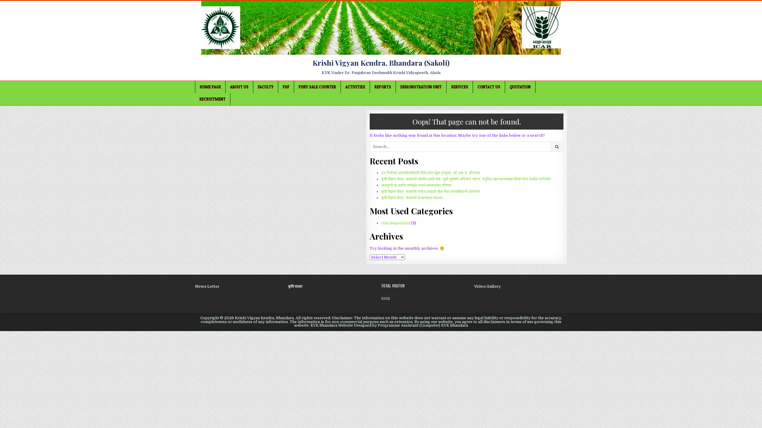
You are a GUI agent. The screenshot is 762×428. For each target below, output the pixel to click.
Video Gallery (487, 286)
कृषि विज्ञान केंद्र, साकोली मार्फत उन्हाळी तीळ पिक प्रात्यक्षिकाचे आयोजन (430, 191)
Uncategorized (395, 223)
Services (459, 86)
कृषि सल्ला (295, 286)
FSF (286, 86)
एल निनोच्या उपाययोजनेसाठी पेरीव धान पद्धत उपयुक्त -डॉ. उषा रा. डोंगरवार (430, 173)
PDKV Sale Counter (317, 86)
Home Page (210, 86)
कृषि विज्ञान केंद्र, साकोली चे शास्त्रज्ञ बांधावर (412, 198)
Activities (355, 86)
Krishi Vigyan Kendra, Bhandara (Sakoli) (381, 62)
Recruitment (212, 99)
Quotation (520, 86)
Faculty (266, 86)
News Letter (207, 286)
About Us (239, 86)
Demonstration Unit (421, 86)
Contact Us (488, 86)
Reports (382, 86)
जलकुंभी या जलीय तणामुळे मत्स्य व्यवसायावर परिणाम (416, 185)
